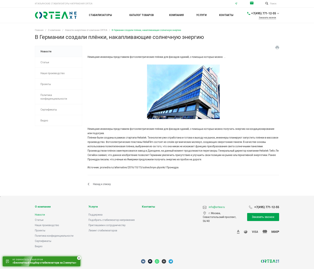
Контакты (148, 206)
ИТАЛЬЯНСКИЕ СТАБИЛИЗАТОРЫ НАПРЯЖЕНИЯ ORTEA (63, 3)
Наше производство (47, 225)
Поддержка (95, 214)
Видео (39, 246)
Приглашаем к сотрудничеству (107, 225)
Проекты (40, 230)
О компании (43, 206)
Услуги (93, 206)
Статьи (39, 219)
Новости (40, 214)
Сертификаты (43, 241)
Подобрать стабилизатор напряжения (111, 219)
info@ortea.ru (252, 4)
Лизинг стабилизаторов (102, 230)
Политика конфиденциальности (54, 235)
